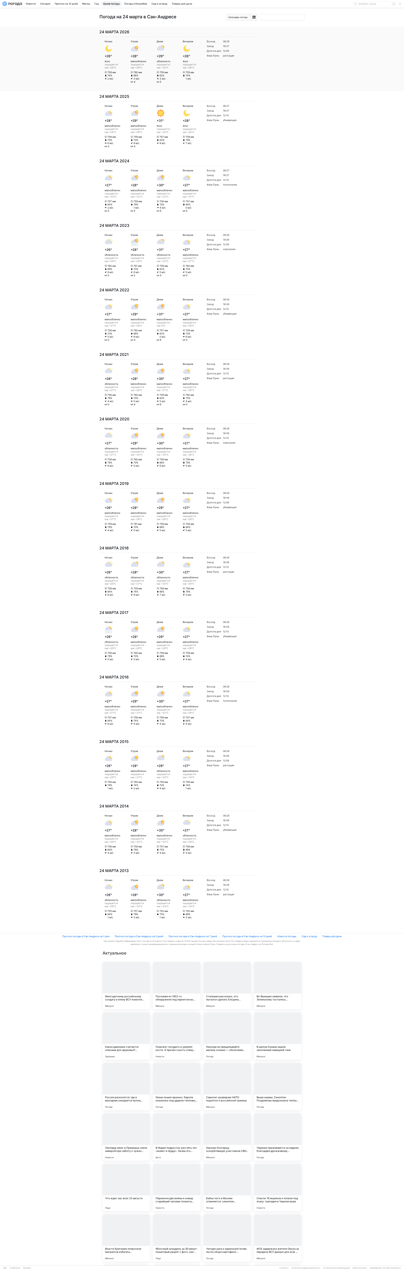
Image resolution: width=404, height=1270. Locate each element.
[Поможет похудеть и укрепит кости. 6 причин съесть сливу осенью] (176, 1036)
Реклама (27, 1268)
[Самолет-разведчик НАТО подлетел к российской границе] (227, 1086)
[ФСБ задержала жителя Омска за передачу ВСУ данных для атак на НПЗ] (277, 1238)
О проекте (284, 1268)
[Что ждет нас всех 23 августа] (126, 1187)
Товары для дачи (332, 936)
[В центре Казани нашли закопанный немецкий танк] (277, 1036)
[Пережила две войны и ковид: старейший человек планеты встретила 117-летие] (176, 1187)
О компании (15, 1268)
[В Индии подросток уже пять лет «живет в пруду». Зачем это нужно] (176, 1137)
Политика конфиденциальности (305, 1268)
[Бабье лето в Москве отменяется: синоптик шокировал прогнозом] (227, 1187)
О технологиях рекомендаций (336, 1268)
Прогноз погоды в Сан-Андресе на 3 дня (85, 936)
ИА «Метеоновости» (392, 1268)
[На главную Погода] (14, 4)
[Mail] (5, 4)
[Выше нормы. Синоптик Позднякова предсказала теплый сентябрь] (277, 1086)
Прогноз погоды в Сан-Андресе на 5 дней (139, 936)
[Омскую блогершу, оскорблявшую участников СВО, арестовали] (227, 1137)
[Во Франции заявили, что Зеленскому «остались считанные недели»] (277, 985)
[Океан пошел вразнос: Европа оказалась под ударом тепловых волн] (176, 1086)
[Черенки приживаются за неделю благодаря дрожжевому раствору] (277, 1137)
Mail (5, 1268)
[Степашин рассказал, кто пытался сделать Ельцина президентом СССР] (227, 985)
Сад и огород (309, 936)
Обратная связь (360, 1268)
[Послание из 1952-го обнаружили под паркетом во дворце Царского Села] (176, 985)
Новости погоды (286, 936)
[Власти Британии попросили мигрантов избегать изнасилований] (126, 1238)
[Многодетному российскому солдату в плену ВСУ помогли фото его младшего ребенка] (126, 985)
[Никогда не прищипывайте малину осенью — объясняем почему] (227, 1036)
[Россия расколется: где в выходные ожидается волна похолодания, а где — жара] (126, 1086)
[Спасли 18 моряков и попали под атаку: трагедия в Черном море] (277, 1187)
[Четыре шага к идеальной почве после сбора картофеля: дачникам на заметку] (227, 1238)
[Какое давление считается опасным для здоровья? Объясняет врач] (126, 1036)
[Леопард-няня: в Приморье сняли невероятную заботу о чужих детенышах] (126, 1137)
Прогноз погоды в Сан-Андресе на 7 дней (193, 936)
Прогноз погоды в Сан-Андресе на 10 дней (247, 936)
